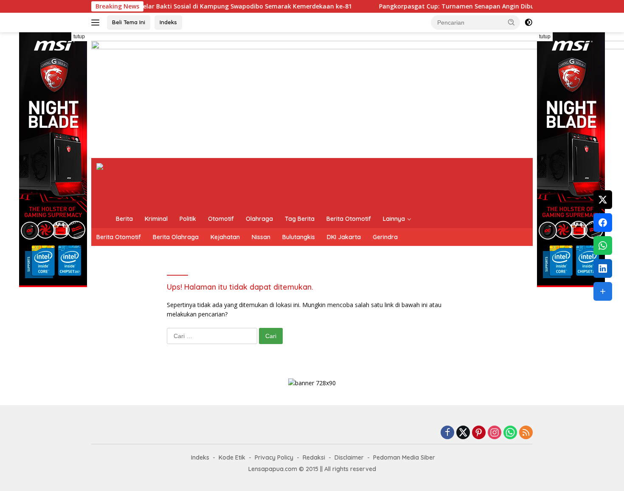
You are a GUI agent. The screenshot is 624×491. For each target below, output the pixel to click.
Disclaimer (349, 457)
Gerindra (385, 237)
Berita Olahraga (176, 237)
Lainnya (394, 219)
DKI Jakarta (344, 237)
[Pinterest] (479, 433)
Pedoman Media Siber (404, 457)
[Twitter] (463, 433)
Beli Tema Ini (128, 22)
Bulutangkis (298, 237)
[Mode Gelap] (528, 22)
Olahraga (259, 219)
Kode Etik (232, 457)
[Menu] (97, 22)
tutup (79, 37)
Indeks (168, 22)
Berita (124, 219)
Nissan (261, 237)
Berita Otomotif (348, 219)
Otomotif (221, 219)
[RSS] (526, 433)
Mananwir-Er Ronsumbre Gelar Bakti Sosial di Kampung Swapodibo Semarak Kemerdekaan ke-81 (192, 6)
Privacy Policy (274, 457)
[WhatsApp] (510, 433)
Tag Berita (300, 219)
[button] (511, 22)
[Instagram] (494, 433)
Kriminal (156, 219)
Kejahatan (225, 237)
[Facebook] (447, 433)
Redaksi (314, 457)
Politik (188, 219)
